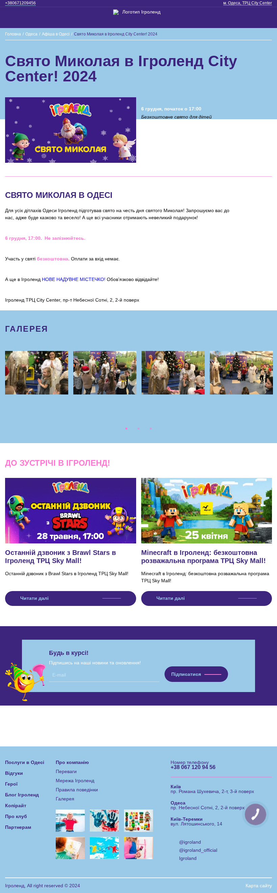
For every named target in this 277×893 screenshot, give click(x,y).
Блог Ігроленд (22, 794)
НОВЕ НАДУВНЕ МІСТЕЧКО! (73, 279)
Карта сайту (259, 885)
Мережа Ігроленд (75, 780)
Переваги (66, 771)
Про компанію (72, 762)
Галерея (65, 798)
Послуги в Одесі (24, 762)
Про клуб (16, 816)
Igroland (188, 858)
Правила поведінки (77, 789)
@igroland (190, 842)
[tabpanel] (37, 372)
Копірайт (15, 805)
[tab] (126, 429)
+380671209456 (20, 3)
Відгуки (14, 773)
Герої (11, 784)
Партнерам (18, 827)
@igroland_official (198, 850)
